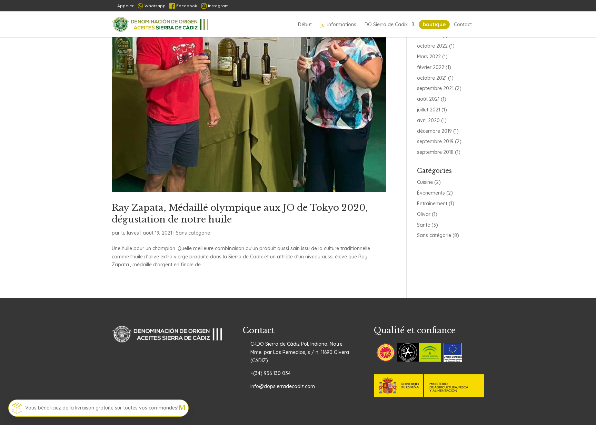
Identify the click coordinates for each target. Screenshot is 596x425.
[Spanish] (428, 5)
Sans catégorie (193, 233)
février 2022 (430, 67)
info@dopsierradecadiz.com (282, 386)
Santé (423, 225)
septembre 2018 (435, 152)
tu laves (130, 233)
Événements (431, 193)
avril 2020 (428, 120)
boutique (434, 24)
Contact (463, 24)
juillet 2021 (428, 110)
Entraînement (432, 203)
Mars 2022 (429, 56)
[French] (441, 5)
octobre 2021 (432, 78)
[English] (479, 5)
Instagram (218, 5)
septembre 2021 (435, 88)
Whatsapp (155, 5)
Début (305, 24)
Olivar (423, 214)
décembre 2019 (434, 131)
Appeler (123, 6)
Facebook (186, 5)
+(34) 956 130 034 (270, 373)
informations (338, 24)
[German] (454, 5)
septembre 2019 (435, 141)
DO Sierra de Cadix (386, 24)
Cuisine (425, 182)
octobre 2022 (432, 46)
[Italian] (466, 5)
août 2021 (428, 99)
